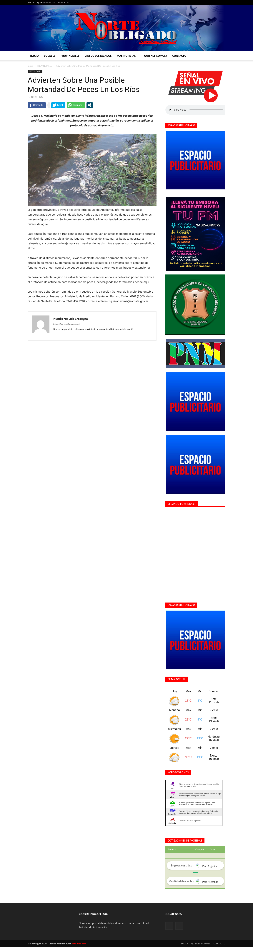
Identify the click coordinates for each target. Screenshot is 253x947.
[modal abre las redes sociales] (89, 105)
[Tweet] (58, 105)
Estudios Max (79, 943)
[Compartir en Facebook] (37, 105)
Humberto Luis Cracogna (70, 318)
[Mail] (222, 2)
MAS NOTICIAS (126, 55)
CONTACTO (63, 2)
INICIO (31, 2)
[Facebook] (216, 2)
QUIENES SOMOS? (46, 2)
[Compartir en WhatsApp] (76, 105)
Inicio (30, 65)
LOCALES (49, 55)
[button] (221, 56)
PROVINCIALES (70, 55)
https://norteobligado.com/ (66, 324)
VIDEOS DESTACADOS (98, 55)
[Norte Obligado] (126, 28)
